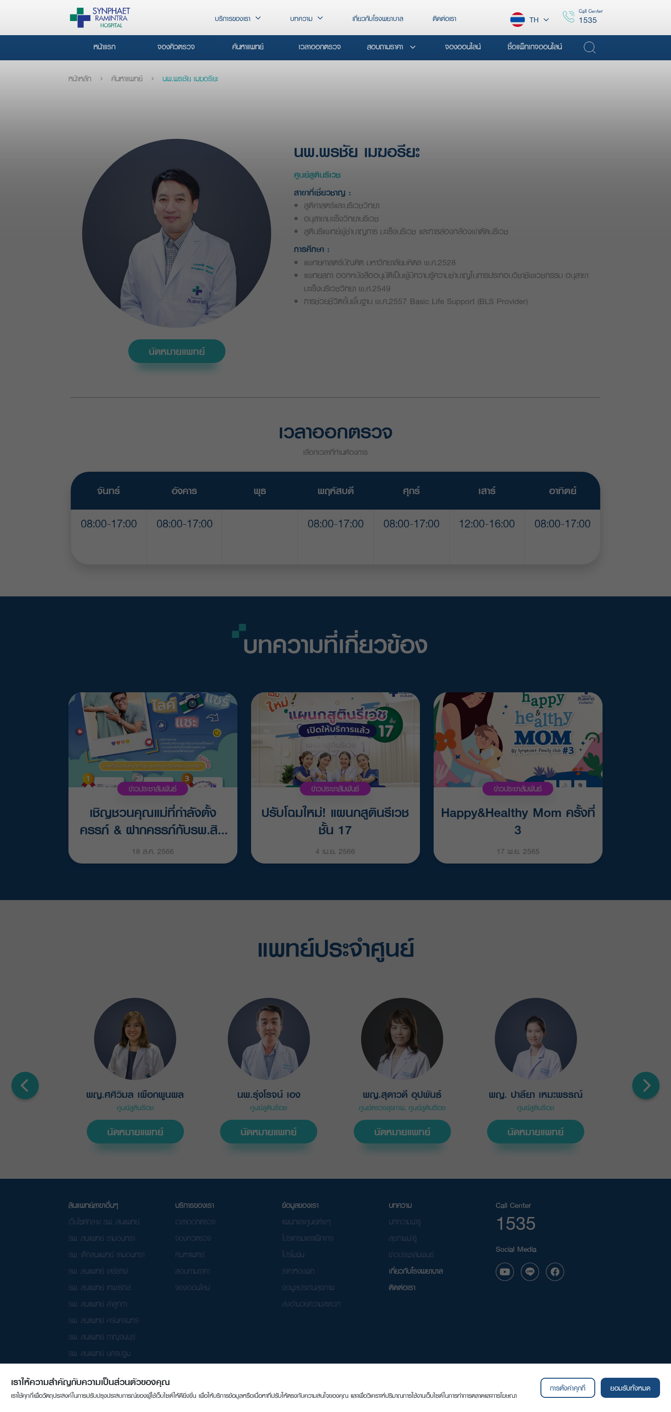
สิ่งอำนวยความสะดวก (311, 1303)
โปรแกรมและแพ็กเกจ (307, 1237)
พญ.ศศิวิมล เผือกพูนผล (135, 1094)
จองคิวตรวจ (193, 1237)
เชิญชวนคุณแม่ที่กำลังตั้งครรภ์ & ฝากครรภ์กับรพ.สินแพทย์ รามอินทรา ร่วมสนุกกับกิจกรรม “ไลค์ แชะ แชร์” (152, 819)
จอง (109, 546)
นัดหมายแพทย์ (177, 351)
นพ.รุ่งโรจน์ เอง (268, 1094)
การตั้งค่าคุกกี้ (567, 1388)
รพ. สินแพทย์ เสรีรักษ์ (98, 1270)
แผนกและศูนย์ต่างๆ (306, 1221)
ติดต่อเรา (402, 1287)
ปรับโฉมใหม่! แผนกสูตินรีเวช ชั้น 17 (335, 819)
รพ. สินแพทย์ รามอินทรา (101, 1237)
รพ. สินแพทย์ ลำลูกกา (97, 1303)
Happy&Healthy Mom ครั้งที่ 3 (518, 819)
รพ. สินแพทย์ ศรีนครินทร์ (103, 1320)
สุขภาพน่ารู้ (403, 1237)
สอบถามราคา (192, 1270)
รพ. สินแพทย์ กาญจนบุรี (101, 1336)
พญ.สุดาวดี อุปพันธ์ (402, 1094)
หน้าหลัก (79, 78)
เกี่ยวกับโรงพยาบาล (416, 1270)
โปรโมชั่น (293, 1254)
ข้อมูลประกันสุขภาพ (308, 1287)
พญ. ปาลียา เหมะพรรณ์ (535, 1094)
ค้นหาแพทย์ (126, 78)
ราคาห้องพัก (298, 1270)
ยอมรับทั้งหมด (630, 1388)
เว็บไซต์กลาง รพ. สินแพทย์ (103, 1221)
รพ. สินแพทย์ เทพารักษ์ (99, 1287)
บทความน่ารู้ (405, 1221)
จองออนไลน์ (192, 1287)
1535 (588, 20)
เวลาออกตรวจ (195, 1221)
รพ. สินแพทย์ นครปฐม (99, 1352)
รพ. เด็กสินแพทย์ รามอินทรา (106, 1254)
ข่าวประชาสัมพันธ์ (153, 788)
